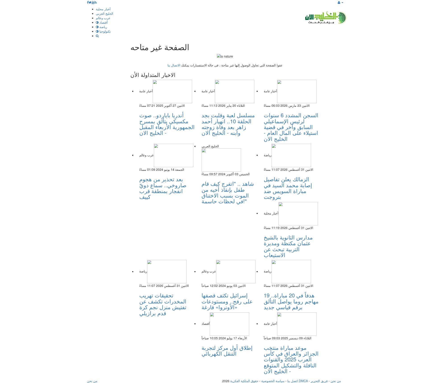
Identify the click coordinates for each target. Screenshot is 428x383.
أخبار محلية (103, 9)
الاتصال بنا (173, 65)
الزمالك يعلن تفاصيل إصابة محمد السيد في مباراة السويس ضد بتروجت (288, 187)
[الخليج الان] (325, 17)
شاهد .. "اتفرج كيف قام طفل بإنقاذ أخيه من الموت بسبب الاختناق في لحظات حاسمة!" (228, 192)
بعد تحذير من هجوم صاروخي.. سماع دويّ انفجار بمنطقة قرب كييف (162, 187)
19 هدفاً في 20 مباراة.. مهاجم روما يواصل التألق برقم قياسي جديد (291, 301)
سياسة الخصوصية (272, 381)
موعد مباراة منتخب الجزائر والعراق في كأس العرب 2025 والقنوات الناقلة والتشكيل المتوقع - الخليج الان (291, 359)
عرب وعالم (103, 18)
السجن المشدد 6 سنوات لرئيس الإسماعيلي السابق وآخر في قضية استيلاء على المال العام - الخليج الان (291, 126)
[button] (340, 2)
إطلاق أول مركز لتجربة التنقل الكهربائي (227, 350)
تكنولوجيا (105, 31)
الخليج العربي (104, 13)
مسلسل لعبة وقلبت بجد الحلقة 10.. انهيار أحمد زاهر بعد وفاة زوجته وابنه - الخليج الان (228, 123)
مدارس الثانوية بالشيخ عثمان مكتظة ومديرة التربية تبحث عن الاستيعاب (288, 246)
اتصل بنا (292, 381)
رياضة (103, 27)
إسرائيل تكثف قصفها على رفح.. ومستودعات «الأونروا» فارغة (227, 301)
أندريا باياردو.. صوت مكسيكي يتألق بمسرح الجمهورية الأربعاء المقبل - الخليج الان (167, 123)
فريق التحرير (319, 381)
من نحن (336, 381)
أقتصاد (103, 22)
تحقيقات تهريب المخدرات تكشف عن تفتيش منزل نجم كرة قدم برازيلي (162, 304)
